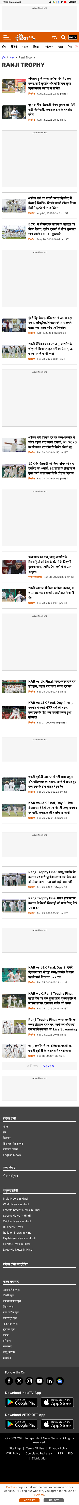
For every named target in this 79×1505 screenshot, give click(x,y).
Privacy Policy (58, 1448)
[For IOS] (57, 1424)
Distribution (39, 1458)
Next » (48, 1066)
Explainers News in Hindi (19, 1238)
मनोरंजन (48, 47)
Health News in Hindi (16, 1244)
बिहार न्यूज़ (8, 1306)
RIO (70, 1453)
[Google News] (60, 1381)
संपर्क (5, 1126)
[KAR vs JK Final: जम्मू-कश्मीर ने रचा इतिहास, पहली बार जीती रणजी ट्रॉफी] (14, 686)
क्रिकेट (31, 93)
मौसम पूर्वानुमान (10, 1175)
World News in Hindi (16, 1204)
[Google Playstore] (21, 1402)
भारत (25, 47)
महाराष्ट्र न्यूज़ (10, 1318)
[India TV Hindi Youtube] (65, 2)
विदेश (36, 47)
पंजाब (6, 1335)
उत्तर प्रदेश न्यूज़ (11, 1289)
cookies (39, 1494)
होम (4, 47)
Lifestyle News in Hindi (18, 1249)
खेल (60, 47)
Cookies (11, 1487)
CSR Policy (13, 1453)
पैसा (70, 47)
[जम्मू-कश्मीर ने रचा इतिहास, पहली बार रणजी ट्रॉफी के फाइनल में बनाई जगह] (14, 1051)
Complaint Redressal (39, 1453)
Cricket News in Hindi (17, 1221)
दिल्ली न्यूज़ (8, 1295)
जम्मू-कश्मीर (9, 1352)
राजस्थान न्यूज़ (10, 1323)
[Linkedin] (50, 1381)
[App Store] (57, 1402)
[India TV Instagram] (29, 1381)
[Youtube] (39, 1381)
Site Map (15, 1448)
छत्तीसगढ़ (7, 1346)
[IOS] (50, 2)
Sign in (72, 1)
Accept (29, 1500)
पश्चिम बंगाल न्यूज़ (12, 1301)
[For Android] (21, 1424)
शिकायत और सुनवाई (13, 1143)
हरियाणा (7, 1340)
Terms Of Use (35, 1448)
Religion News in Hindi (17, 1232)
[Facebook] (9, 1381)
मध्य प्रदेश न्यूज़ (11, 1312)
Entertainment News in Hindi (21, 1210)
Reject (53, 1500)
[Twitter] (19, 1381)
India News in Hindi (15, 1198)
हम (4, 1132)
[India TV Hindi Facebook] (58, 2)
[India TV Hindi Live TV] (72, 37)
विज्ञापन (7, 1138)
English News (12, 1155)
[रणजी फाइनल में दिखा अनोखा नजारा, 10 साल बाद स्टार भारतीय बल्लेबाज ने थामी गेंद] (14, 595)
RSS (60, 1453)
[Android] (54, 2)
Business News (13, 1227)
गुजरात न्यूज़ (9, 1329)
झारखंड (7, 1357)
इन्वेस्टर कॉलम (10, 1149)
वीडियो (14, 47)
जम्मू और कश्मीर (35, 577)
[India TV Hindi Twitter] (62, 2)
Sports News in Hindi (17, 1215)
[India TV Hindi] (25, 37)
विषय (12, 57)
